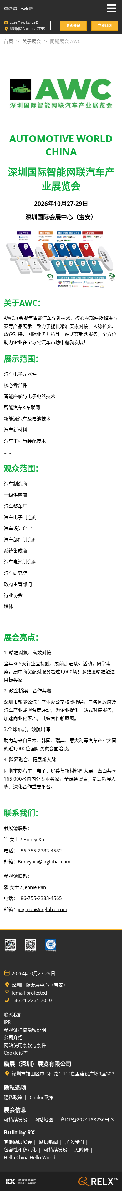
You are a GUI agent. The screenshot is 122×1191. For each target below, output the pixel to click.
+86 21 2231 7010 (32, 1000)
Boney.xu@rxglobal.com (44, 861)
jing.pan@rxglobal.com (42, 909)
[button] (73, 26)
